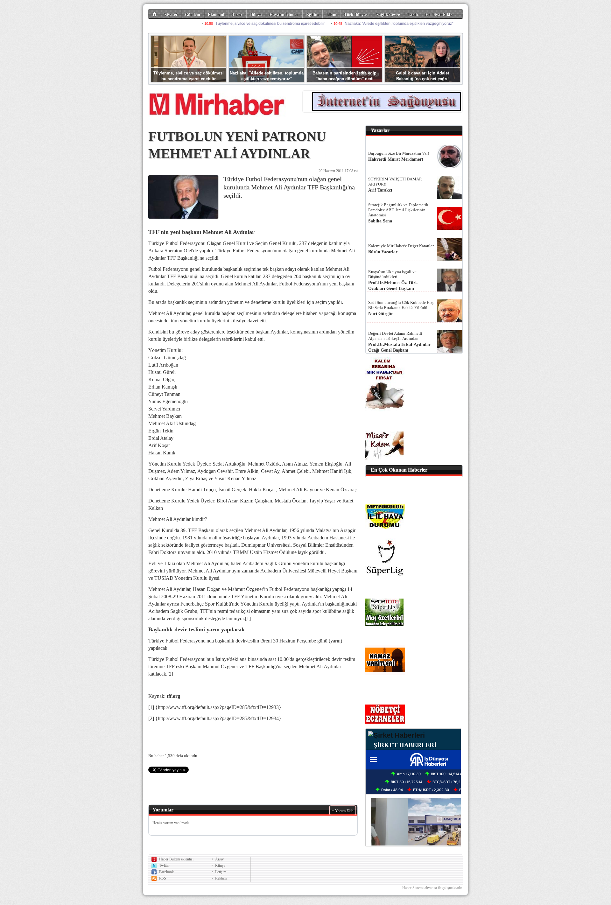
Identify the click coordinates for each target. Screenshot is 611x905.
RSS (162, 878)
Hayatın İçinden (284, 14)
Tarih (413, 14)
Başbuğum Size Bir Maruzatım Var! (398, 153)
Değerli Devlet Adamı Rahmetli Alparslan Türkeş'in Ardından (395, 336)
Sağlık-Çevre (388, 14)
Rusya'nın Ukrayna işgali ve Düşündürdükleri (392, 274)
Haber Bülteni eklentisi (176, 859)
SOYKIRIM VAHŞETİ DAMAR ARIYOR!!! (395, 181)
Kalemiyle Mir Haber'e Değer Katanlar (401, 245)
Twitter (164, 865)
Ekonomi (216, 14)
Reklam (221, 878)
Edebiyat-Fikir (438, 14)
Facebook (166, 872)
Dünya (256, 14)
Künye (220, 865)
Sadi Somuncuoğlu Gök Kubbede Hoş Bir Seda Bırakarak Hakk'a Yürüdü (400, 305)
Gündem (192, 14)
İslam (331, 14)
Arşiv (219, 859)
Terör (237, 14)
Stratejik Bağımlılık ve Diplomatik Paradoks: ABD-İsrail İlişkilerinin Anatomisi (398, 209)
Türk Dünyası (356, 14)
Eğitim (312, 14)
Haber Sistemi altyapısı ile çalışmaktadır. (432, 888)
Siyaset (171, 14)
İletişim (220, 872)
